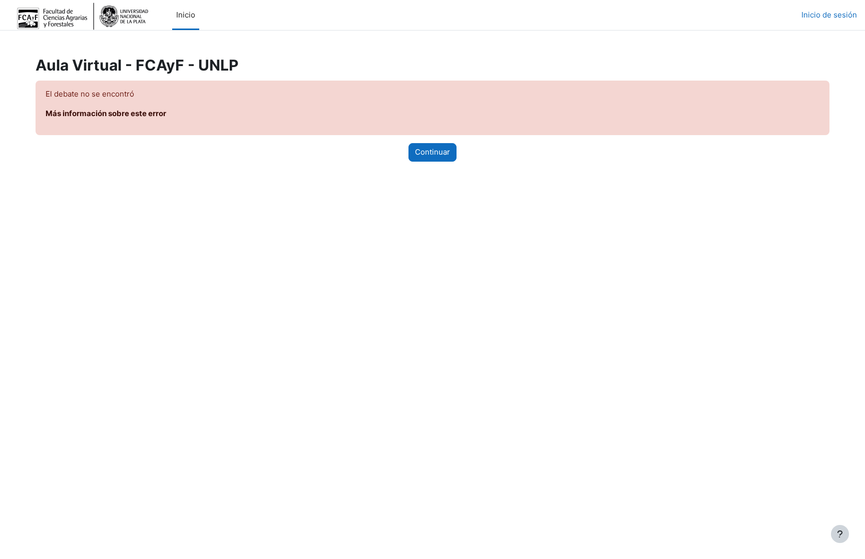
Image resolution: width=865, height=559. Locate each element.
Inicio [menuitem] (185, 15)
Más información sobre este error (106, 113)
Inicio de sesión (829, 15)
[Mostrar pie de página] (840, 534)
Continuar (432, 152)
